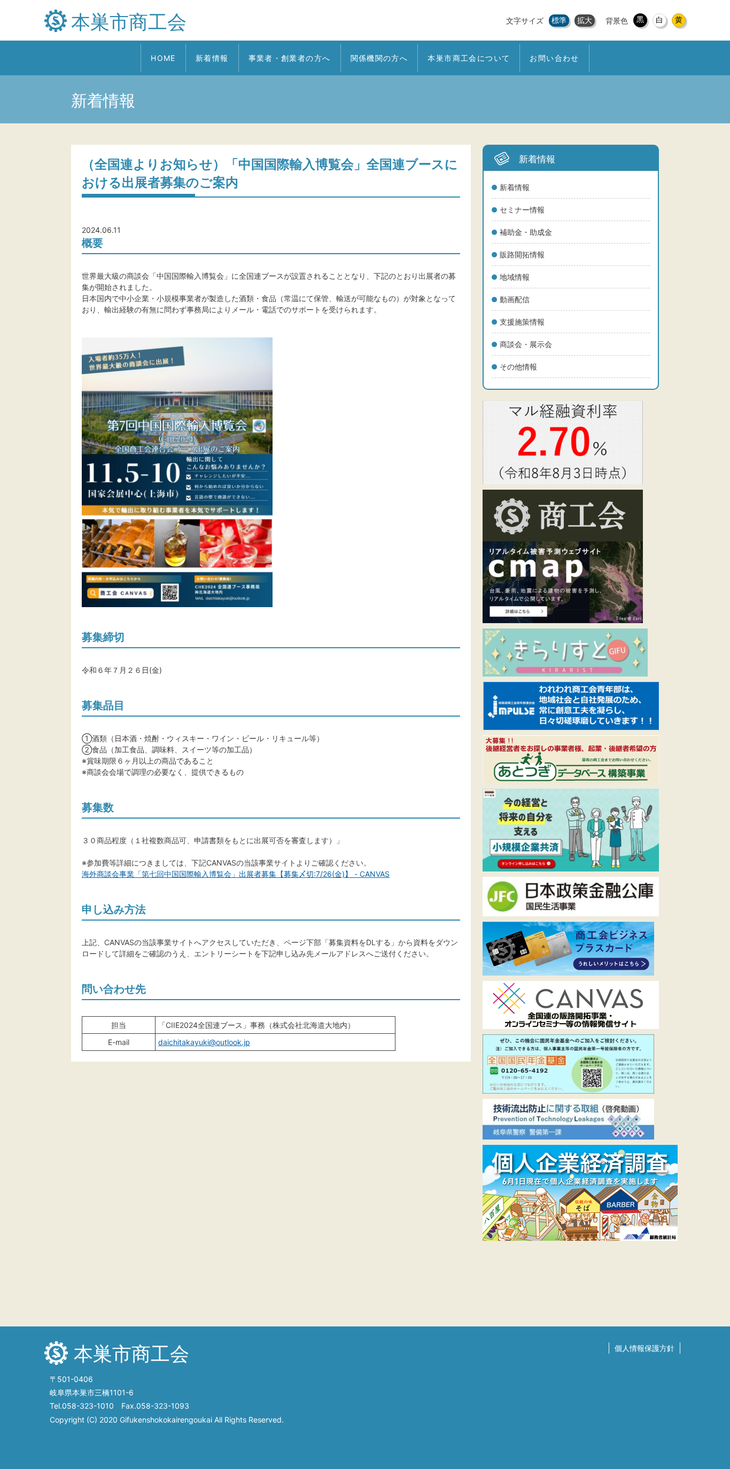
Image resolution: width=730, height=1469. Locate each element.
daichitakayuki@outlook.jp (204, 1042)
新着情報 (515, 187)
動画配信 (515, 299)
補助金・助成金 (526, 232)
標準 (559, 20)
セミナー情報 (522, 209)
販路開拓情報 (522, 254)
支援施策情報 (522, 321)
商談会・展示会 (526, 344)
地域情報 (515, 276)
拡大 (584, 20)
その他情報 (518, 366)
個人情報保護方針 (644, 1348)
